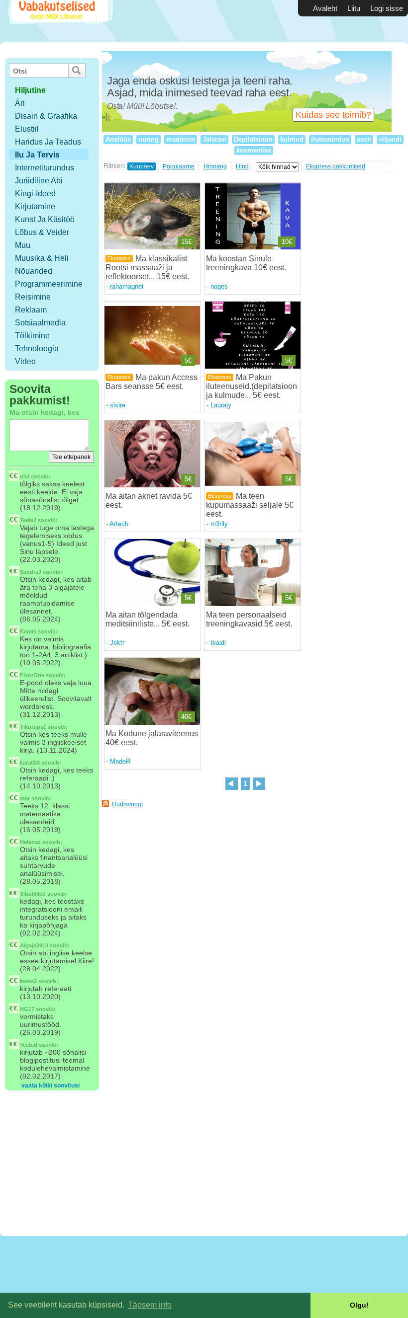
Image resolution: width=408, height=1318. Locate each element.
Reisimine (33, 297)
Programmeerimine (49, 284)
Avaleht (325, 8)
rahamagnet (127, 286)
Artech (118, 524)
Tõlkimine (32, 335)
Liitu (353, 8)
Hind (242, 166)
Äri (20, 103)
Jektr (117, 642)
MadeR (120, 761)
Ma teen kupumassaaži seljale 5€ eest (250, 505)
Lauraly (220, 405)
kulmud (292, 139)
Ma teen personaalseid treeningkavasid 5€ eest (248, 619)
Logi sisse (386, 8)
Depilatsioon (253, 139)
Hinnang (215, 166)
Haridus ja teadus (48, 142)
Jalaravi (214, 139)
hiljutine (30, 90)
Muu (22, 245)
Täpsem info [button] (150, 1305)
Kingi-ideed (35, 193)
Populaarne (179, 166)
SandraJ (30, 572)
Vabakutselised (59, 21)
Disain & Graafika (46, 116)
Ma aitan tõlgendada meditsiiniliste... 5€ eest (146, 619)
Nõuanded (33, 271)
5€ (188, 360)
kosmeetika (253, 150)
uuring (148, 139)
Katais (28, 631)
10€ (287, 241)
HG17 (27, 1009)
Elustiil (27, 129)
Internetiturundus (44, 167)
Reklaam (31, 310)
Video (25, 361)
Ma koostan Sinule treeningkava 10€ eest (245, 263)
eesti (364, 139)
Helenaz (30, 842)
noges (219, 286)
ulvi (24, 476)
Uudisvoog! (127, 804)
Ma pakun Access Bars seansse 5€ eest (151, 381)
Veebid (28, 1045)
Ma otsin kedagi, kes (44, 412)
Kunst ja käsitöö (45, 219)
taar (25, 798)
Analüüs (118, 139)
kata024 (30, 763)
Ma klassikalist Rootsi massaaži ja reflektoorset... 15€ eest (146, 267)
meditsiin (180, 139)
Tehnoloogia (37, 348)
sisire (117, 405)
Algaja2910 (34, 945)
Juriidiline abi (39, 180)
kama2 (28, 981)
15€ (186, 241)
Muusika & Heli (42, 258)
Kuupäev (141, 166)
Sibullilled (33, 894)
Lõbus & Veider (42, 232)
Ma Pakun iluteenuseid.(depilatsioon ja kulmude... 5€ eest (251, 386)
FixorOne (32, 675)
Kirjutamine (35, 206)
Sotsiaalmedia (40, 322)
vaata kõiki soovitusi (50, 1085)
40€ (186, 716)
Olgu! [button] (359, 1305)
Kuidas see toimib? (333, 115)
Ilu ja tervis (37, 155)
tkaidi (218, 642)
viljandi (390, 139)
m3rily (219, 524)
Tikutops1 (33, 727)
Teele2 (28, 520)
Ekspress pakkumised (335, 166)
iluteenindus (330, 139)
